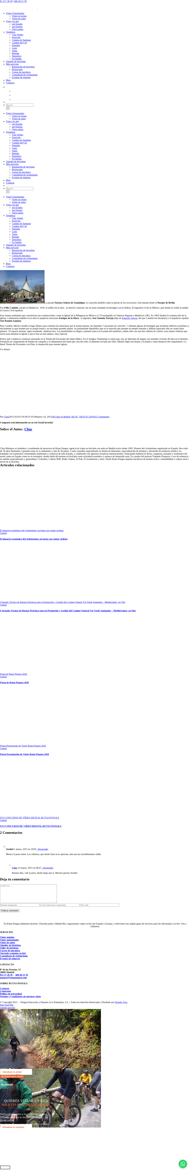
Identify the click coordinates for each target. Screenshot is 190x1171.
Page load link (6, 1005)
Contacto (4, 988)
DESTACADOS (87, 416)
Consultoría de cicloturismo (14, 956)
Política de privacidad (11, 994)
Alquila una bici (7, 1007)
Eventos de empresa (10, 958)
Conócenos (5, 991)
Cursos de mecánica (10, 950)
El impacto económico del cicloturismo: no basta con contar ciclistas (32, 530)
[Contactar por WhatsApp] (183, 1164)
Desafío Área (121, 1002)
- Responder (42, 849)
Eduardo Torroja (129, 318)
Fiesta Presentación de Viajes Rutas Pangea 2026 (23, 746)
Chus (6, 416)
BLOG (74, 416)
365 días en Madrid (61, 416)
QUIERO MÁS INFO (12, 1076)
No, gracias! (7, 1084)
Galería (3, 533)
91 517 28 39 (6, 1)
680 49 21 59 (20, 1)
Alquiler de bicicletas (10, 945)
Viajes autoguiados (9, 940)
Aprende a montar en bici (13, 953)
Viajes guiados (7, 937)
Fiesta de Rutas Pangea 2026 (13, 674)
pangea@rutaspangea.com (13, 977)
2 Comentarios (102, 416)
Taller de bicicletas (9, 948)
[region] (52, 383)
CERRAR (5, 1167)
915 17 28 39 (6, 975)
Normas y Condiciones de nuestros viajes (20, 996)
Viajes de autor (7, 942)
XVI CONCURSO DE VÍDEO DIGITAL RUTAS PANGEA (29, 817)
